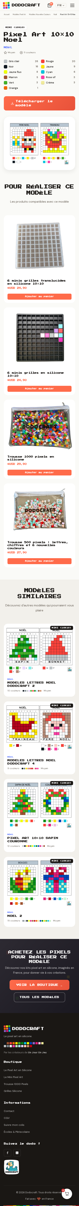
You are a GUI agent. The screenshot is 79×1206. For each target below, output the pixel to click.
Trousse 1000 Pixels (16, 1084)
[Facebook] (7, 1152)
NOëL (8, 47)
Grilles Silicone (13, 1091)
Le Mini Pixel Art (13, 1077)
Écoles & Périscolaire (17, 1132)
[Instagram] (17, 1152)
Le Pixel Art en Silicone (18, 1070)
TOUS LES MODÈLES (39, 997)
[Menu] (72, 5)
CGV (7, 1118)
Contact (9, 1111)
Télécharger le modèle (34, 103)
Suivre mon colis (14, 1125)
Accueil (7, 14)
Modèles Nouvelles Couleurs (39, 14)
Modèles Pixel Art (19, 14)
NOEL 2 (14, 916)
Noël (55, 14)
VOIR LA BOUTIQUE (39, 985)
